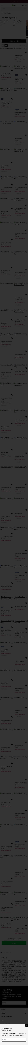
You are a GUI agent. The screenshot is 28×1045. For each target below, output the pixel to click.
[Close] (26, 1025)
